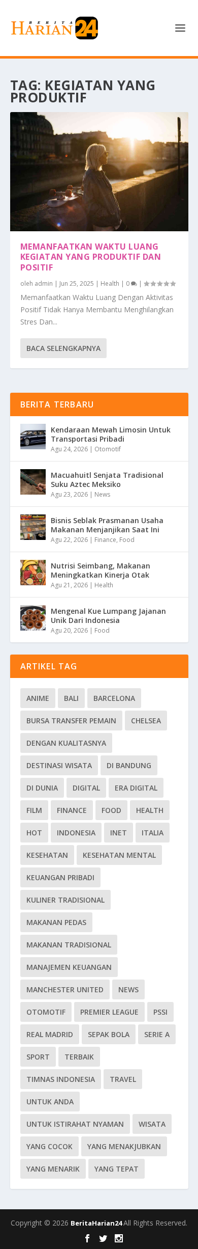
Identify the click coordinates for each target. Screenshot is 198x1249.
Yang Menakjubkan (124, 1146)
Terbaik (79, 1057)
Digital (86, 788)
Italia (152, 832)
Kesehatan (47, 855)
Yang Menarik (53, 1169)
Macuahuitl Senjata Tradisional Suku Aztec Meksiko (107, 479)
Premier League (109, 1012)
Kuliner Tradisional (65, 900)
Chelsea (146, 720)
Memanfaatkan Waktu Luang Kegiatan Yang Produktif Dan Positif (90, 257)
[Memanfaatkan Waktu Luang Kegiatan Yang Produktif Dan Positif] (99, 171)
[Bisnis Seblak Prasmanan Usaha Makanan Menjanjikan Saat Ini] (33, 527)
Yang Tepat (116, 1169)
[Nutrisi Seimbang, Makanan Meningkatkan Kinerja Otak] (33, 572)
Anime (37, 698)
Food (127, 539)
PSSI (160, 1012)
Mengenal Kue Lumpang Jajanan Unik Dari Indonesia (108, 615)
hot (34, 832)
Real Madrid (49, 1034)
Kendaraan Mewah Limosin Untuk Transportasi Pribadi (111, 434)
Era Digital (136, 788)
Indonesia (76, 832)
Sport (38, 1057)
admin (44, 283)
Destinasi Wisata (59, 765)
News (102, 494)
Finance (105, 539)
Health (110, 283)
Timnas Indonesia (60, 1079)
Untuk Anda (50, 1101)
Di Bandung (129, 765)
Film (34, 810)
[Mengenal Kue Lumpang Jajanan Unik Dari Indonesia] (33, 618)
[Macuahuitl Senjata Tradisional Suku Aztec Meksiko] (33, 482)
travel (123, 1079)
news (128, 989)
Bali (71, 698)
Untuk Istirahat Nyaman (75, 1124)
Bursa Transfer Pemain (71, 720)
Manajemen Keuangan (69, 967)
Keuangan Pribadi (60, 877)
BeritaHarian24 (97, 1223)
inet (118, 832)
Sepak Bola (108, 1034)
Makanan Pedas (56, 922)
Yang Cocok (49, 1146)
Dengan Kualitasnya (66, 743)
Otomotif (107, 449)
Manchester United (65, 989)
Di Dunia (42, 788)
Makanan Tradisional (68, 944)
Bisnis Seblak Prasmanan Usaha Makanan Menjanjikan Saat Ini (107, 524)
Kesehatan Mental (119, 855)
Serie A (157, 1034)
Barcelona (114, 698)
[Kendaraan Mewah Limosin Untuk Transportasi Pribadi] (33, 436)
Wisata (152, 1124)
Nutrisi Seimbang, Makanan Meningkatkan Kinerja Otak (100, 570)
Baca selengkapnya (63, 348)
